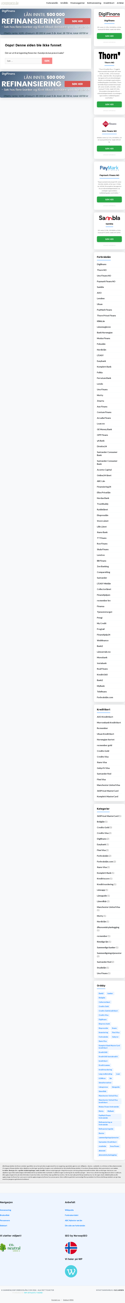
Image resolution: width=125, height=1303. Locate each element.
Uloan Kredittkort (105, 734)
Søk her (109, 36)
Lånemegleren (104, 327)
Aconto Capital (104, 469)
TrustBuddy (102, 504)
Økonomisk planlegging (108, 927)
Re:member (102, 728)
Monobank (102, 657)
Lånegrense (103, 1087)
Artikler (120, 3)
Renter (101, 1133)
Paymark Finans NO (106, 281)
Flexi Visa (101, 779)
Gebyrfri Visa (103, 768)
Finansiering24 (104, 486)
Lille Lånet (102, 526)
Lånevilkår (102, 901)
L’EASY (100, 355)
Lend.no (101, 555)
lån (110, 1078)
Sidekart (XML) (68, 1300)
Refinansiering (94, 3)
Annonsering (5, 1210)
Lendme (101, 298)
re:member (102, 936)
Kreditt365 (102, 674)
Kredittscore (103, 878)
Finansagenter (77, 3)
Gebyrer (115, 1037)
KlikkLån (101, 321)
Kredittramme (104, 1065)
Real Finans (102, 669)
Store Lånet (103, 521)
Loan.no (101, 423)
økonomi (102, 1151)
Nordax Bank (103, 498)
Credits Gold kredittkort (108, 1011)
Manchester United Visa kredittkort (108, 1101)
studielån (102, 1146)
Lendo (100, 384)
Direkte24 (102, 446)
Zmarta (100, 401)
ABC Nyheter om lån (73, 1220)
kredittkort (103, 1061)
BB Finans (101, 560)
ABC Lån (101, 481)
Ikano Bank (102, 532)
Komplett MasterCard (107, 796)
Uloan (100, 304)
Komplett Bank (104, 366)
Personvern (5, 1220)
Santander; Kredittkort (108, 1142)
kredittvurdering (105, 1070)
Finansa (100, 606)
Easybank (101, 361)
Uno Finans (102, 389)
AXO (99, 292)
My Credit (101, 623)
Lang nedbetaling (105, 1074)
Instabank (102, 663)
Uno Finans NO (104, 275)
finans (114, 1028)
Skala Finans (103, 549)
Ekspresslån (102, 515)
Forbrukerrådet (71, 1215)
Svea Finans (114, 1146)
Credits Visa (103, 756)
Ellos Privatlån (103, 492)
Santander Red (104, 773)
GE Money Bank (104, 429)
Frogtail (100, 629)
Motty (100, 395)
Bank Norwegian (105, 332)
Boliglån (101, 821)
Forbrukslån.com (105, 697)
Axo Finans (102, 406)
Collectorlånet (104, 589)
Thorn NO (102, 270)
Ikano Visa (102, 762)
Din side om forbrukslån (75, 1225)
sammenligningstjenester (109, 1138)
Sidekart (3, 1225)
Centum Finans (104, 412)
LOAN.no (102, 1078)
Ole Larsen (119, 1290)
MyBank (101, 686)
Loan (118, 1074)
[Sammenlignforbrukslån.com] (10, 3)
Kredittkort (109, 3)
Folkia (100, 372)
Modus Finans (103, 338)
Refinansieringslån (106, 1129)
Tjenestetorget (104, 612)
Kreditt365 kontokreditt (108, 1057)
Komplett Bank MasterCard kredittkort (109, 1047)
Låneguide (102, 895)
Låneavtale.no (104, 652)
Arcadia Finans (104, 418)
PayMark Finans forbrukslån (105, 1116)
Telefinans (102, 691)
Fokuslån (101, 344)
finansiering (103, 1032)
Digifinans (101, 264)
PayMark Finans (104, 309)
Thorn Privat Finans (106, 315)
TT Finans (101, 538)
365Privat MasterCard (107, 791)
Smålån (64, 3)
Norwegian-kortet (106, 739)
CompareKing (103, 572)
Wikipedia (69, 1210)
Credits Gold (103, 751)
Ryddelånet (102, 509)
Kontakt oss (56, 1300)
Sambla (100, 287)
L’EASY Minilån (104, 583)
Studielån (101, 967)
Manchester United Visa (108, 785)
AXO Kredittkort (105, 716)
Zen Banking (103, 566)
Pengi (99, 617)
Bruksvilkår (5, 1215)
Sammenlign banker (106, 947)
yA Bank (100, 440)
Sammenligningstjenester (109, 953)
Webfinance (103, 640)
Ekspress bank (104, 1024)
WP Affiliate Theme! (33, 1293)
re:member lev (104, 600)
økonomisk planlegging (108, 1155)
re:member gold (104, 745)
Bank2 (100, 646)
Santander (102, 577)
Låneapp (101, 890)
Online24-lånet (104, 475)
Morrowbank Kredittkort (109, 722)
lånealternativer (105, 1083)
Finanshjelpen (103, 595)
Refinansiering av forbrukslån (105, 1123)
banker (110, 993)
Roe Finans (102, 543)
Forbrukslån (52, 3)
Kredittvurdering (105, 884)
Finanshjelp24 (103, 634)
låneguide (116, 1087)
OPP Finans (102, 435)
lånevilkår (102, 1091)
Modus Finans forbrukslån (109, 1107)
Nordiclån (101, 349)
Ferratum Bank (104, 378)
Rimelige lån (102, 941)
